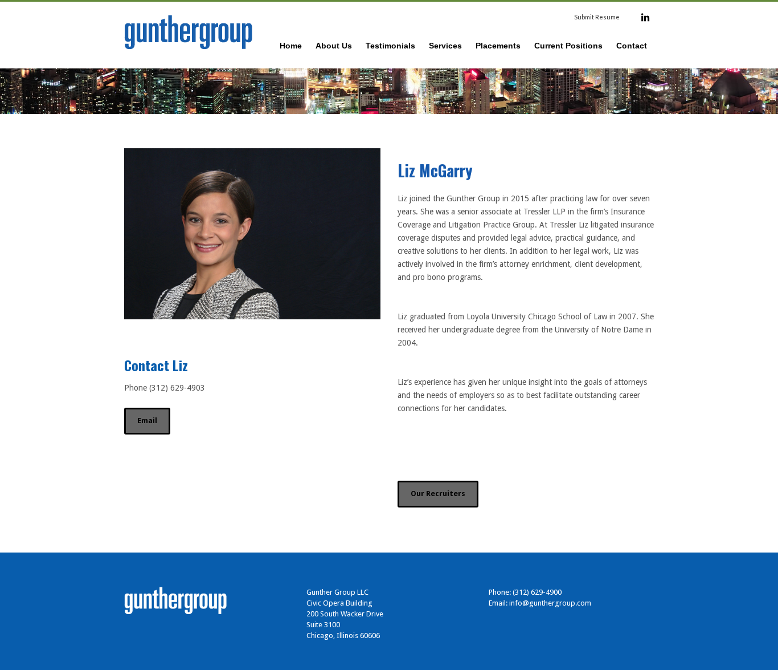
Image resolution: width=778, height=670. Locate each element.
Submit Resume (597, 17)
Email (147, 420)
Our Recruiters (438, 493)
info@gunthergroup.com (550, 603)
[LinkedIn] (645, 17)
